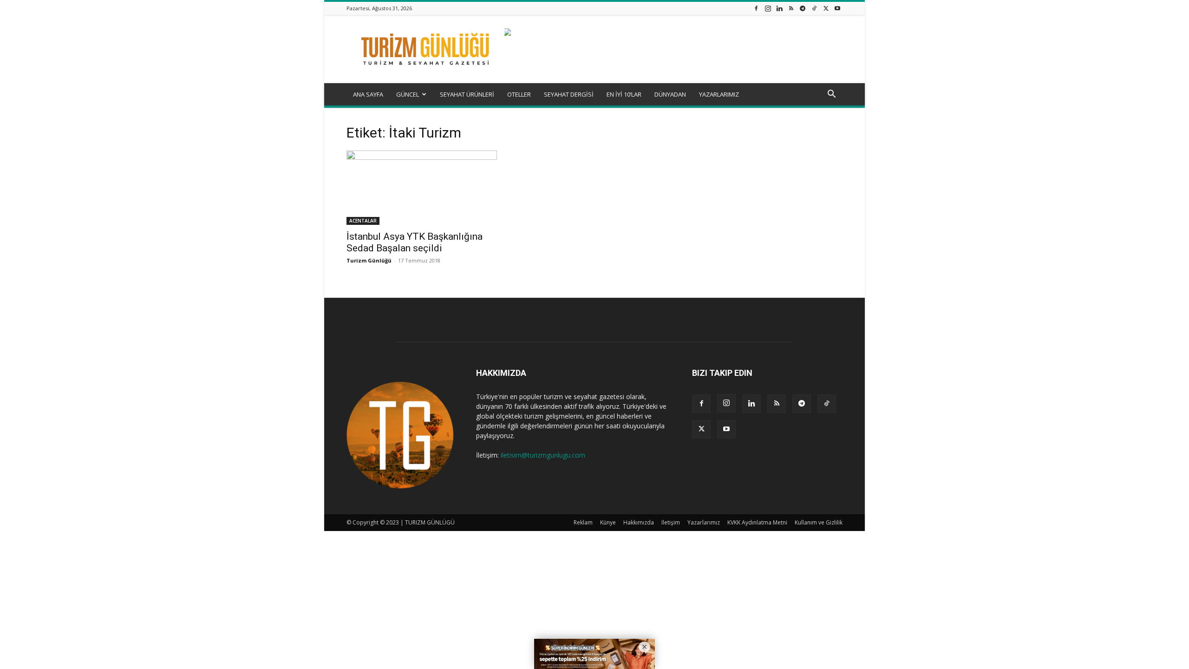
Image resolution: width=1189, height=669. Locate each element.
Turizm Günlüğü (369, 260)
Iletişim (670, 522)
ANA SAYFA (368, 94)
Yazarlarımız (703, 522)
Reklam (583, 522)
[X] (826, 8)
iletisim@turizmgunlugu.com (543, 455)
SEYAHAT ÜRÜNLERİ (467, 94)
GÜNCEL (407, 94)
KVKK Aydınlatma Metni (757, 522)
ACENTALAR (363, 220)
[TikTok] (814, 8)
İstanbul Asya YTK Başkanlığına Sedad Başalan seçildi (414, 242)
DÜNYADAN (670, 94)
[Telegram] (802, 8)
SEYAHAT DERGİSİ (569, 94)
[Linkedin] (779, 8)
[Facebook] (756, 8)
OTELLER (519, 94)
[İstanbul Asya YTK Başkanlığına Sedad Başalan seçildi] (421, 188)
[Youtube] (837, 8)
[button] (831, 95)
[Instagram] (768, 8)
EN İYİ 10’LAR (624, 94)
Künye (608, 522)
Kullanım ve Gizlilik (819, 522)
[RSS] (791, 8)
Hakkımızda (638, 522)
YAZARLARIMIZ (719, 94)
